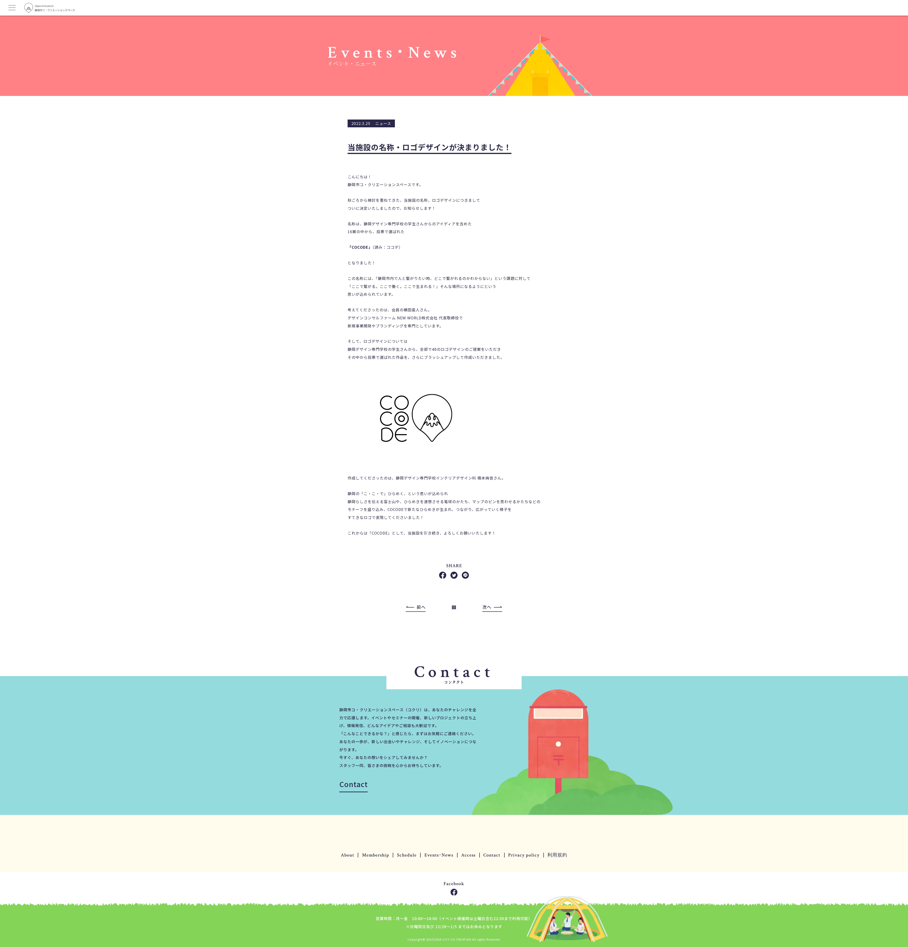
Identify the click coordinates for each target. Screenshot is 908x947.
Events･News (438, 855)
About (347, 855)
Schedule (407, 855)
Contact (353, 784)
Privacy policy (524, 855)
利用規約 (557, 855)
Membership (375, 855)
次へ (486, 607)
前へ (421, 607)
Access (468, 855)
